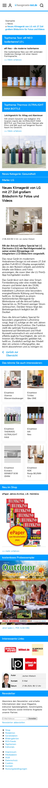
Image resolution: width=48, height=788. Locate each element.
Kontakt (9, 766)
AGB (7, 757)
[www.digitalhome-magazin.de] (10, 654)
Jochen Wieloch (29, 676)
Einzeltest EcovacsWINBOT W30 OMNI (11, 472)
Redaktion (10, 732)
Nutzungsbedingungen (16, 768)
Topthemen (10, 744)
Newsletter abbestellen (13, 722)
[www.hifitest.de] (24, 654)
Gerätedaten (11, 735)
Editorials (9, 747)
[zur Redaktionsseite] (6, 680)
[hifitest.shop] (31, 669)
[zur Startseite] (26, 5)
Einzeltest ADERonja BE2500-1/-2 (34, 472)
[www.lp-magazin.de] (17, 669)
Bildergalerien (12, 738)
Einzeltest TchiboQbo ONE (32, 395)
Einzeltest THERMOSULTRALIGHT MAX (10, 433)
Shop (7, 730)
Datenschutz (11, 760)
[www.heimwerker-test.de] (37, 654)
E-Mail (24, 681)
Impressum (10, 752)
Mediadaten (11, 754)
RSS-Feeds (10, 741)
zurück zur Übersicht (12, 353)
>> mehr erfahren (10, 551)
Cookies (9, 763)
